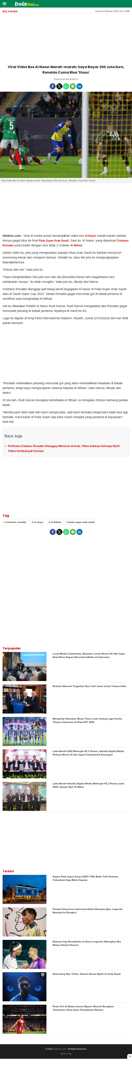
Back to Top (66, 1054)
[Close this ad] (129, 1056)
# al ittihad (55, 522)
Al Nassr (90, 235)
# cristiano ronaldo (15, 522)
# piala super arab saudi (81, 522)
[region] (66, 38)
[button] (4, 3)
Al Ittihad (76, 245)
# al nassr (37, 522)
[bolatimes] (27, 4)
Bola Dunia (10, 11)
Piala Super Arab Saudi (54, 240)
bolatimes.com (59, 1049)
